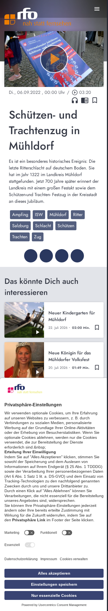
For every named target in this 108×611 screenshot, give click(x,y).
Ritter (78, 214)
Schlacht (43, 225)
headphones (75, 100)
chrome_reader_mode (85, 100)
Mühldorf (58, 214)
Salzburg (20, 225)
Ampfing (20, 214)
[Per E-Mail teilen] (77, 255)
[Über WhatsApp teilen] (61, 255)
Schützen (66, 225)
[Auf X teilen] (46, 255)
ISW (39, 214)
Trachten (19, 237)
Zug (37, 237)
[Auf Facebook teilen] (30, 255)
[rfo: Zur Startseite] (37, 17)
